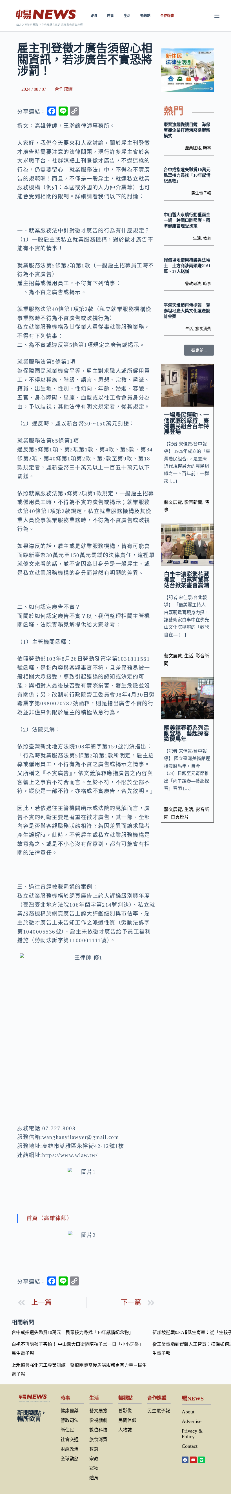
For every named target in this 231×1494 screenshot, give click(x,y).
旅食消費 (203, 329)
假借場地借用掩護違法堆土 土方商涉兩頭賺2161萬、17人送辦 (187, 266)
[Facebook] (185, 1460)
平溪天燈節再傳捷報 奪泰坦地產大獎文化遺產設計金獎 (187, 311)
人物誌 (125, 1429)
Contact (189, 1446)
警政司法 (193, 283)
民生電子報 (201, 193)
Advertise (191, 1421)
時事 (110, 16)
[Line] (201, 1460)
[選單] (216, 15)
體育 (93, 1477)
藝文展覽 (173, 502)
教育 (207, 238)
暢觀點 (145, 16)
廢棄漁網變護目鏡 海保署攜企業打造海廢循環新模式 (187, 130)
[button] (199, 350)
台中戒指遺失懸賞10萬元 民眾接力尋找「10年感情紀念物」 (189, 175)
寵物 (93, 1468)
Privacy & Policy (192, 1433)
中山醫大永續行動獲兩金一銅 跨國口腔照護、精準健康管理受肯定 (187, 220)
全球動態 (70, 1458)
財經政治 (70, 1449)
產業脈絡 (193, 148)
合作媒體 (167, 16)
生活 (127, 16)
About (188, 1412)
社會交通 (70, 1439)
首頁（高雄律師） (49, 1218)
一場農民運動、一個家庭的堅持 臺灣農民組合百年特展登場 (186, 423)
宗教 (93, 1458)
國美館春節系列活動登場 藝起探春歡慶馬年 (186, 733)
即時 (93, 16)
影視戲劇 (98, 1420)
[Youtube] (193, 1460)
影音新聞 (193, 502)
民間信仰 (127, 1420)
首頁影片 (180, 817)
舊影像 (125, 1410)
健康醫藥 (70, 1410)
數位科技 (98, 1429)
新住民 (67, 1429)
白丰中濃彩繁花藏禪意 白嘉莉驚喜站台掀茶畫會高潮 (186, 580)
